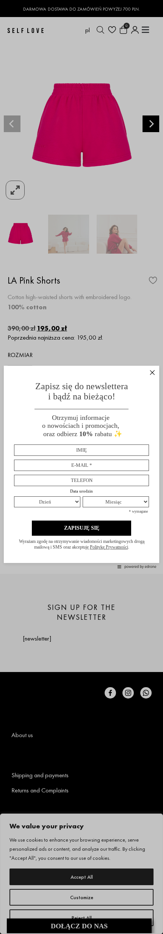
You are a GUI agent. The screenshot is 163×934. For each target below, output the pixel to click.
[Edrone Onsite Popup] (81, 467)
